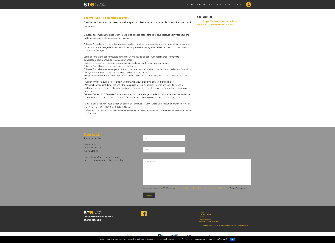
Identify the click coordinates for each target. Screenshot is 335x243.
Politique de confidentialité (208, 221)
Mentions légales (205, 219)
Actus (228, 4)
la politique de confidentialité (188, 188)
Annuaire (201, 4)
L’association (215, 4)
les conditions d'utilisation (215, 188)
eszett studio (243, 226)
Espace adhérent (205, 214)
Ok (232, 239)
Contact (238, 4)
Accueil (189, 4)
